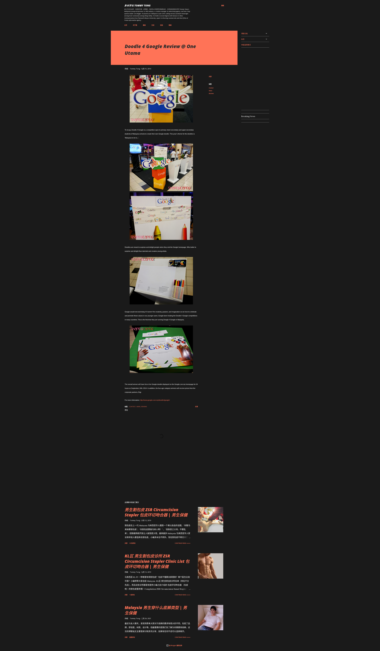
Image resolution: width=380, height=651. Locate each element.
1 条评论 (132, 595)
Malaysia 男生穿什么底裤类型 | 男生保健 (156, 610)
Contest (211, 88)
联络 (170, 25)
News (210, 91)
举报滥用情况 (246, 45)
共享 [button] (210, 76)
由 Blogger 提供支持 (175, 645)
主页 (125, 25)
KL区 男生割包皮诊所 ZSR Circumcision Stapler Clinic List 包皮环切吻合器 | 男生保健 (157, 561)
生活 (153, 25)
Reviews (211, 93)
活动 (161, 25)
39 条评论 (132, 543)
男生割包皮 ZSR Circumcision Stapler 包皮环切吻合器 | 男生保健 (156, 512)
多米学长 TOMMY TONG (137, 5)
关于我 (135, 25)
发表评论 (132, 637)
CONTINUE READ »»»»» (182, 543)
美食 (144, 25)
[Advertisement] (158, 476)
